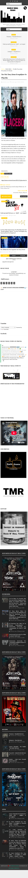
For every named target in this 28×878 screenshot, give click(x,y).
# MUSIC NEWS (8, 173)
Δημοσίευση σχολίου (8, 261)
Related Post (6, 196)
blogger (5, 255)
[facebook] (10, 1)
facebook (22, 255)
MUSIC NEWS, (21, 82)
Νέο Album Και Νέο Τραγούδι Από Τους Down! (13, 249)
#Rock (18, 357)
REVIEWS (13, 34)
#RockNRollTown (6, 357)
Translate (6, 329)
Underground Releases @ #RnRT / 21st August (14, 44)
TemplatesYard (15, 865)
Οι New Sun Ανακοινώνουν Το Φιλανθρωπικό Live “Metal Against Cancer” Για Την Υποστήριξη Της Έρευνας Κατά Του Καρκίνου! (14, 60)
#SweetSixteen (13, 357)
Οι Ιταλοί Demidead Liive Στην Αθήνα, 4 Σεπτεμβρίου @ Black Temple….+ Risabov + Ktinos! (17, 854)
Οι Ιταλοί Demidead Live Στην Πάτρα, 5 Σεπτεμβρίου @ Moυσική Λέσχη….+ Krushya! (17, 823)
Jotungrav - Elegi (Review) (14, 51)
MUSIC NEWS (13, 42)
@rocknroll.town (6, 347)
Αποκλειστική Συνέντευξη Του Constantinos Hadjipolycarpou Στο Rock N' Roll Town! (17, 642)
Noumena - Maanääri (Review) (14, 36)
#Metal (21, 357)
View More (24, 196)
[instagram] (13, 1)
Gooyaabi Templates (14, 868)
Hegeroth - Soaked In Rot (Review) (17, 753)
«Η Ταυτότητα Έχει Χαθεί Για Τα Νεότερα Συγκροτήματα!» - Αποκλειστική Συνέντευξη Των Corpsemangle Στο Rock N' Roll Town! (17, 626)
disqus (14, 255)
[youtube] (17, 1)
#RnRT (23, 356)
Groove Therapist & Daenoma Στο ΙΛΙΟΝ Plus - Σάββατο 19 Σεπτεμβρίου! (17, 815)
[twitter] (15, 1)
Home (2, 69)
